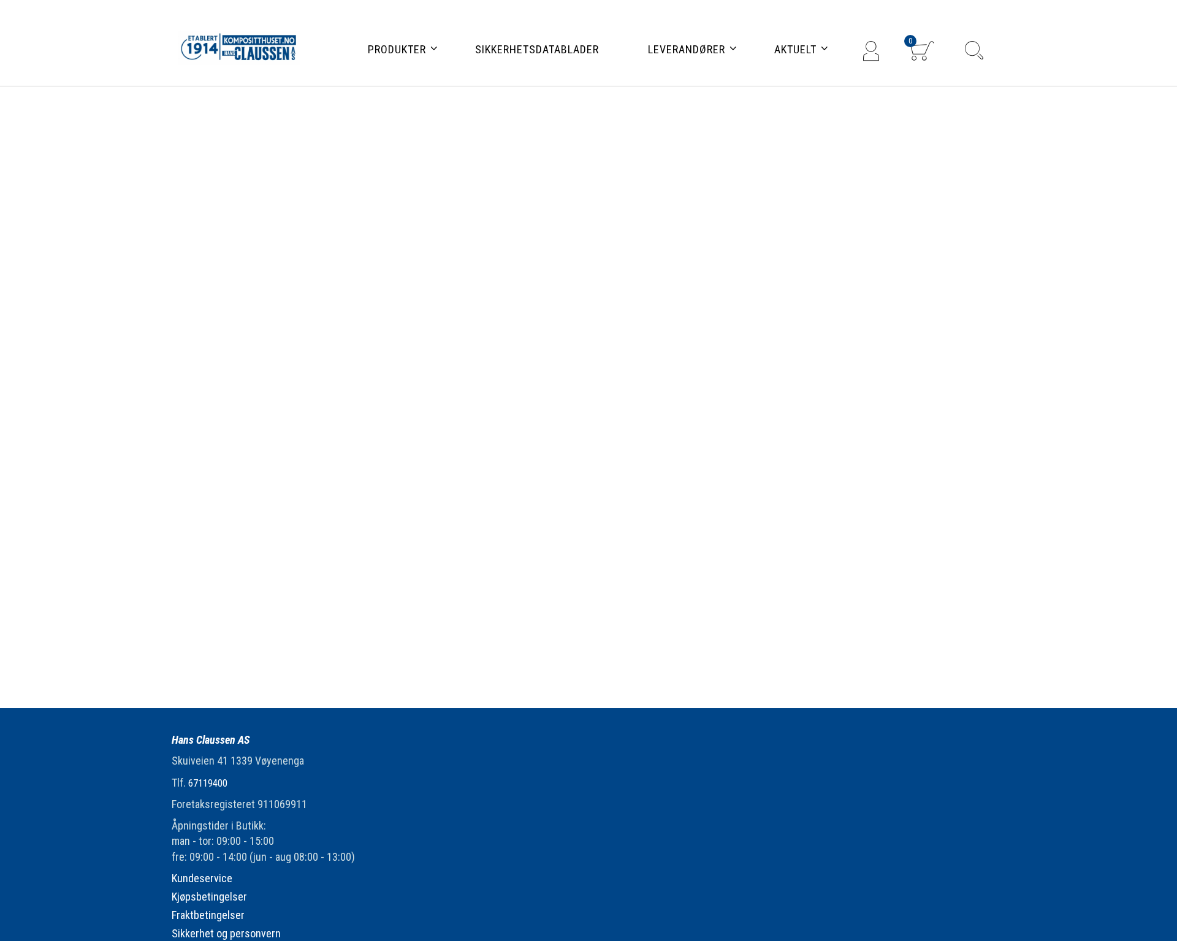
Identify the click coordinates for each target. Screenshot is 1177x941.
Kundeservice (202, 878)
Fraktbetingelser (208, 915)
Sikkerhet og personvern (226, 933)
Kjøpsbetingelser (209, 896)
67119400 (207, 783)
